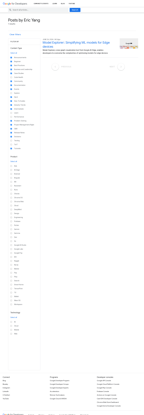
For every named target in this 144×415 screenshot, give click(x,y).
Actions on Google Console (106, 395)
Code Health (18, 77)
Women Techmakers (57, 395)
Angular (17, 178)
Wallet (16, 296)
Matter (16, 269)
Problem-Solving (20, 121)
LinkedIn (6, 391)
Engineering (18, 217)
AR (15, 182)
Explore (17, 93)
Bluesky (5, 384)
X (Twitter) (6, 395)
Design (16, 213)
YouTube (72, 4)
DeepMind (18, 209)
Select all (13, 53)
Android (17, 174)
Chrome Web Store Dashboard (108, 402)
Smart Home (19, 285)
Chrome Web (19, 201)
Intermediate (19, 109)
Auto (16, 190)
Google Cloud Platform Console (108, 384)
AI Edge (17, 170)
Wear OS (17, 300)
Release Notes (19, 133)
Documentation (20, 85)
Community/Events (41, 4)
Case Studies (19, 73)
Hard (16, 97)
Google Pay (18, 253)
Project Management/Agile (24, 125)
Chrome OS (18, 198)
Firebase (17, 221)
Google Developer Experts (59, 388)
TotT (16, 144)
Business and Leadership (23, 69)
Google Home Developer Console (109, 406)
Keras (16, 265)
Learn (54, 4)
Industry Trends (20, 105)
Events (16, 89)
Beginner (17, 61)
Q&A (16, 129)
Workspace (18, 304)
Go (15, 241)
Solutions (17, 137)
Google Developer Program (59, 381)
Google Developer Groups (59, 384)
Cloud (16, 205)
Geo (15, 237)
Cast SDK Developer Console (107, 399)
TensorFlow (18, 288)
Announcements (20, 57)
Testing (17, 140)
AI (15, 322)
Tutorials (17, 148)
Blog (63, 4)
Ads (15, 166)
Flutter (16, 225)
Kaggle (16, 261)
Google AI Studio (20, 245)
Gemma (17, 233)
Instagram (6, 388)
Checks (16, 194)
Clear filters (15, 34)
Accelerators (54, 391)
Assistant (17, 186)
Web (15, 334)
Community (18, 81)
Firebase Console (103, 391)
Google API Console (104, 381)
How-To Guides (19, 101)
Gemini (16, 229)
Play (15, 277)
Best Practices (19, 65)
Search (75, 10)
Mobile (16, 330)
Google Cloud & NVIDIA (58, 399)
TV (15, 292)
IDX (15, 257)
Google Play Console (104, 388)
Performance (19, 117)
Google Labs (18, 249)
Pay (15, 273)
